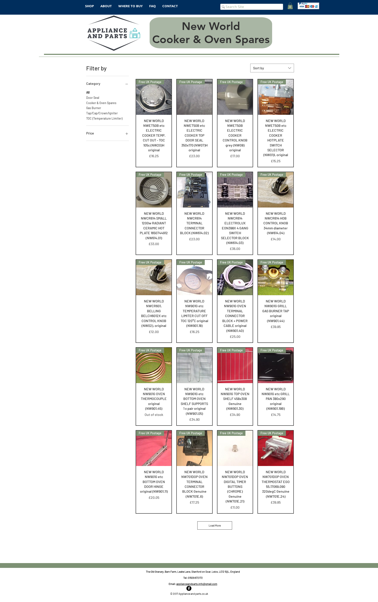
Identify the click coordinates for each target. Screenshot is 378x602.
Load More (215, 525)
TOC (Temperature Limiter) (104, 118)
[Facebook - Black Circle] (188, 588)
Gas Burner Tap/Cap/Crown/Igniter (102, 110)
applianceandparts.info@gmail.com (196, 583)
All (87, 92)
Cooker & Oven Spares (101, 103)
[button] (290, 6)
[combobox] (272, 68)
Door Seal (92, 97)
